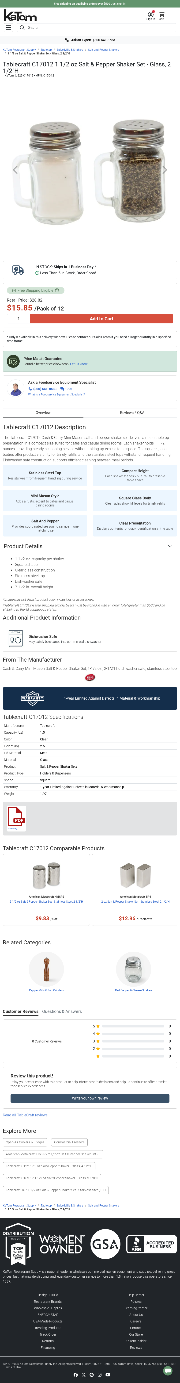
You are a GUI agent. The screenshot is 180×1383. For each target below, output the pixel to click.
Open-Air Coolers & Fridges (25, 1142)
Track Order (48, 1334)
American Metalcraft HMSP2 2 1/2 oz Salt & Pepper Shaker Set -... (53, 1154)
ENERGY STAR (48, 1315)
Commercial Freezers (69, 1142)
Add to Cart (101, 319)
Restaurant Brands (48, 1301)
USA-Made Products (48, 1321)
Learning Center (135, 1308)
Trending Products (47, 1328)
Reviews (136, 1347)
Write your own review (90, 1098)
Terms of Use (12, 1367)
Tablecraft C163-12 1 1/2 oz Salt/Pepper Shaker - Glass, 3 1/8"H (52, 1178)
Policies (136, 1301)
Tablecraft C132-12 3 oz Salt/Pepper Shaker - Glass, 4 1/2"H (49, 1166)
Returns (48, 1341)
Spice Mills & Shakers (70, 49)
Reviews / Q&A (132, 412)
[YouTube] (107, 1374)
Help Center (136, 1295)
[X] (84, 1374)
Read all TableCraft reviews (25, 1115)
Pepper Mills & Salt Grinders (46, 990)
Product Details (23, 546)
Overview (43, 412)
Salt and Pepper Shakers (103, 49)
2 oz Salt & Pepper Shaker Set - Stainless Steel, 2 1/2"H (135, 901)
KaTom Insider (136, 1341)
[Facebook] (76, 1374)
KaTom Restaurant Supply (19, 49)
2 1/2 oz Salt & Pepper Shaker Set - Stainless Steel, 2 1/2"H (46, 901)
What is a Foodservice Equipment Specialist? (56, 394)
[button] (150, 16)
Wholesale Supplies (48, 1308)
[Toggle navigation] (8, 27)
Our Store (136, 1334)
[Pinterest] (92, 1374)
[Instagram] (100, 1374)
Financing (48, 1347)
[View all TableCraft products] (90, 677)
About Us (136, 1315)
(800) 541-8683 (44, 389)
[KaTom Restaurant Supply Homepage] (20, 15)
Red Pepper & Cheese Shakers (133, 990)
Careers (136, 1321)
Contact (136, 1328)
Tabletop (46, 49)
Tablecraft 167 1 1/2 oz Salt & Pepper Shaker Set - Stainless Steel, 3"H (56, 1190)
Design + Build (48, 1295)
